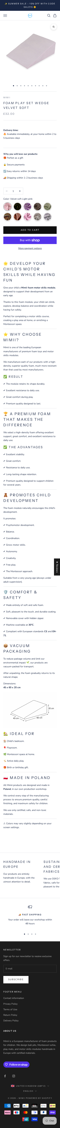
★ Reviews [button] (57, 567)
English (28, 1091)
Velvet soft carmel (7, 216)
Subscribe (16, 979)
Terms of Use (10, 1009)
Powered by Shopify (39, 1098)
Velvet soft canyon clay (17, 216)
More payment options (30, 248)
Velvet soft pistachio (47, 206)
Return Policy (10, 1015)
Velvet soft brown (37, 206)
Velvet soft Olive (17, 206)
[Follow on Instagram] (13, 1076)
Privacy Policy (10, 1003)
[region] (30, 916)
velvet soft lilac (27, 206)
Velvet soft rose (27, 216)
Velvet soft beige (37, 216)
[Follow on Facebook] (5, 1076)
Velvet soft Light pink (7, 206)
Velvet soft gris (47, 216)
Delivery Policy (10, 1020)
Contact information (13, 998)
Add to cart (30, 230)
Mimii (6, 97)
